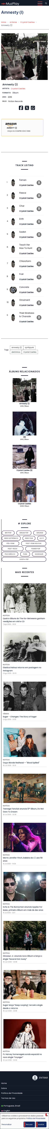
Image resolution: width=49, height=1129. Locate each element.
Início (3, 22)
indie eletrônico (11, 538)
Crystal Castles (27, 22)
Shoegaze (39, 554)
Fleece (22, 192)
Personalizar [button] (7, 1124)
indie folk (29, 538)
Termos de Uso (8, 1098)
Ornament (24, 300)
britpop (8, 533)
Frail (21, 274)
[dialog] (24, 1121)
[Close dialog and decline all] (47, 1114)
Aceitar (41, 1124)
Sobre (4, 1088)
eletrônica (16, 352)
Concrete (24, 287)
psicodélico (10, 554)
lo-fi (42, 538)
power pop (35, 549)
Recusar (29, 1124)
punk (25, 554)
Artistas (13, 22)
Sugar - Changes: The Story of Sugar (20, 716)
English (6, 1110)
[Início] (10, 3)
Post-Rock (12, 549)
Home (4, 1083)
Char (21, 205)
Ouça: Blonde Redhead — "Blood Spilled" (21, 762)
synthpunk (29, 347)
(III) (24, 437)
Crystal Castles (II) (24, 470)
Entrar (43, 1077)
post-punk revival (34, 543)
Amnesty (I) (17, 347)
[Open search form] (46, 3)
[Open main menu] (40, 3)
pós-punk (11, 543)
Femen (22, 180)
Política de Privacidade (11, 1093)
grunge (40, 533)
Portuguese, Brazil (11, 1105)
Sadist (22, 231)
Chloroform (25, 261)
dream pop (24, 533)
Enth (21, 218)
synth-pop (24, 559)
